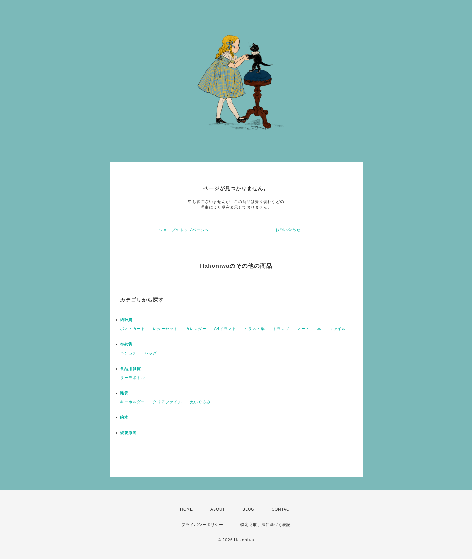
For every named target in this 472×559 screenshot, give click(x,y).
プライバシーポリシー (202, 524)
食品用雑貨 (130, 368)
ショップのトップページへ (184, 230)
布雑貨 (126, 344)
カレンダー (196, 329)
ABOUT (217, 509)
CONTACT (282, 509)
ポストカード (132, 329)
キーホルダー (132, 402)
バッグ (150, 353)
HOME (186, 509)
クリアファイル (167, 402)
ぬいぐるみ (200, 402)
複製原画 (128, 433)
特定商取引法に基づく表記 (265, 524)
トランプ (281, 329)
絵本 (124, 417)
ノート (303, 329)
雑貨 (124, 393)
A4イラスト (225, 329)
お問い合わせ (288, 230)
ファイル (337, 329)
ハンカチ (128, 353)
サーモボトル (132, 377)
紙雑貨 (126, 320)
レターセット (165, 329)
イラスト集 (254, 329)
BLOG (248, 509)
